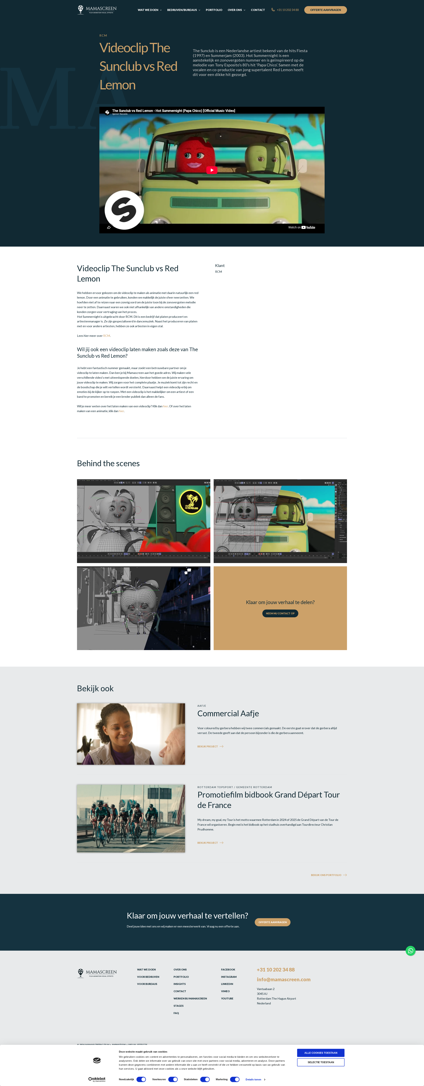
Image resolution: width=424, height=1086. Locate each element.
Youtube (227, 998)
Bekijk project (216, 747)
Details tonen (253, 1079)
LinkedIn (227, 983)
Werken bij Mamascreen (190, 998)
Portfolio (181, 976)
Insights (180, 983)
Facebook (228, 969)
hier (165, 406)
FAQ (176, 1013)
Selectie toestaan (321, 1062)
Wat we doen (146, 969)
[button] (160, 10)
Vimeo (225, 991)
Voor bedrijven (148, 976)
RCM (106, 335)
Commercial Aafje (228, 713)
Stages (179, 1005)
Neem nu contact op (280, 613)
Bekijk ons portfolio (326, 875)
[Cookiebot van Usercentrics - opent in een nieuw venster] (96, 1079)
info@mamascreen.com (284, 979)
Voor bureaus (147, 983)
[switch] (173, 1079)
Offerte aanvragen (273, 922)
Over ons (180, 969)
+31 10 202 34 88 (276, 969)
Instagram (229, 976)
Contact (180, 991)
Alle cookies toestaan (320, 1052)
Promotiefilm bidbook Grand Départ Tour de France (268, 799)
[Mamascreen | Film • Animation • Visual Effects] (97, 9)
